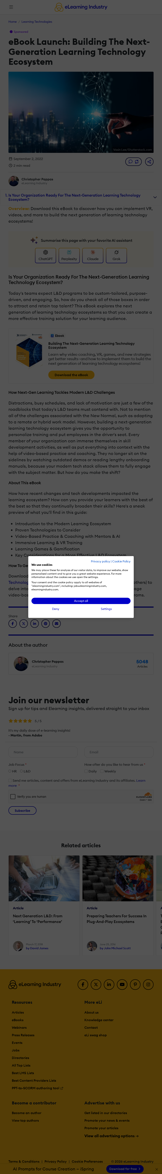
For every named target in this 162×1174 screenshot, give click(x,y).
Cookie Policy (121, 561)
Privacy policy (100, 561)
